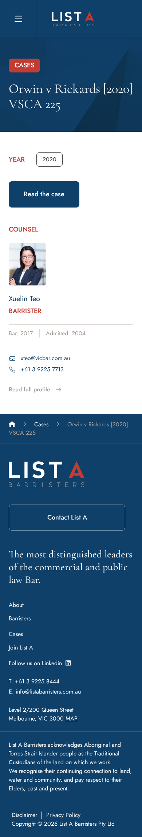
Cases (16, 634)
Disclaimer (24, 815)
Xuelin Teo (24, 298)
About (16, 605)
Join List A (21, 647)
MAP (72, 718)
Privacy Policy (63, 815)
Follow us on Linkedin (37, 663)
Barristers (20, 618)
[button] (49, 159)
